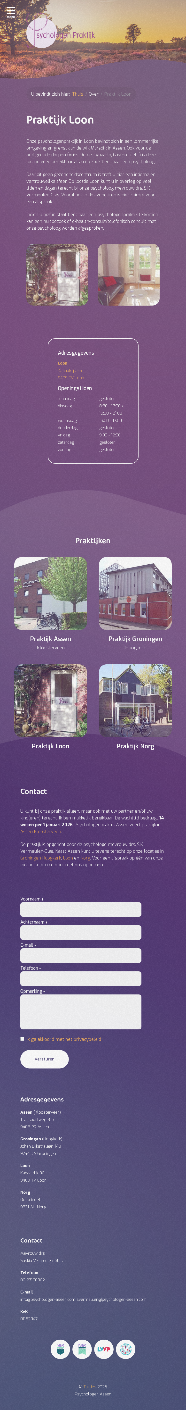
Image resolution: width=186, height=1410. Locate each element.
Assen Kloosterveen (40, 831)
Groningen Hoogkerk (40, 858)
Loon (68, 858)
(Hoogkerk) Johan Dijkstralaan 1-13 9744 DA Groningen (41, 1146)
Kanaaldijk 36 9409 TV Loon (71, 370)
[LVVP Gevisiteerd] (125, 1349)
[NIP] (60, 1349)
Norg (85, 858)
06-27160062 (32, 1280)
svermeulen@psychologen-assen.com (112, 1299)
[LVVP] (104, 1349)
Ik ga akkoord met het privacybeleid (64, 1039)
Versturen (44, 1059)
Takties (90, 1387)
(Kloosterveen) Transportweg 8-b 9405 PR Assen (40, 1120)
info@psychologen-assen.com (47, 1299)
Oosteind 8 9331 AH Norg (33, 1200)
